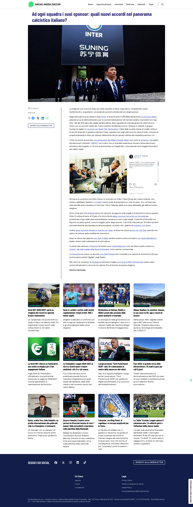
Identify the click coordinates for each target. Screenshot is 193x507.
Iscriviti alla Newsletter (41, 125)
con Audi (97, 238)
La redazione (79, 488)
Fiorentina (76, 254)
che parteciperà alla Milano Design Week (111, 140)
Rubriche (130, 4)
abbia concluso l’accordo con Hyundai (129, 216)
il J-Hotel (97, 202)
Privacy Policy (127, 480)
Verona (94, 246)
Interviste (119, 4)
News (90, 4)
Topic (151, 4)
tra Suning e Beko (149, 117)
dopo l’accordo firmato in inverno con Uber (94, 230)
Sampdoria (96, 262)
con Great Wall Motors (146, 238)
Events (77, 484)
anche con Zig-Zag (138, 230)
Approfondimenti (103, 4)
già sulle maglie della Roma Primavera (93, 249)
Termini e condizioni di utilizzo (133, 484)
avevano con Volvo (142, 225)
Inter (104, 117)
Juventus (145, 140)
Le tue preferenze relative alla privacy (135, 491)
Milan (106, 238)
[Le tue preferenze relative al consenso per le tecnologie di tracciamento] (191, 380)
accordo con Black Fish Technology (102, 129)
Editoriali (141, 4)
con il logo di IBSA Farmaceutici (130, 262)
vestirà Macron (118, 246)
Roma (91, 213)
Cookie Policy (127, 488)
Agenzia (78, 480)
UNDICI (94, 143)
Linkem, (72, 249)
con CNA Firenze (107, 254)
